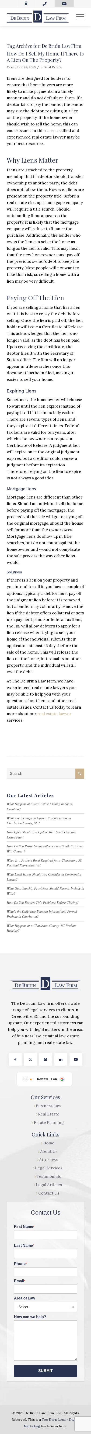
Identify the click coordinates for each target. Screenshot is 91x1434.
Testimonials (49, 1176)
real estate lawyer (54, 713)
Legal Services (48, 1168)
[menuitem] (77, 16)
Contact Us (48, 1193)
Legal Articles (49, 1184)
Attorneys (48, 1159)
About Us (48, 1151)
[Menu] (77, 16)
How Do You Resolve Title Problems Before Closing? (43, 902)
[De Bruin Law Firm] (38, 16)
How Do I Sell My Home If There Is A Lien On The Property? (45, 56)
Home (48, 1143)
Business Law (48, 1105)
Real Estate (53, 67)
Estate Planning (49, 1122)
